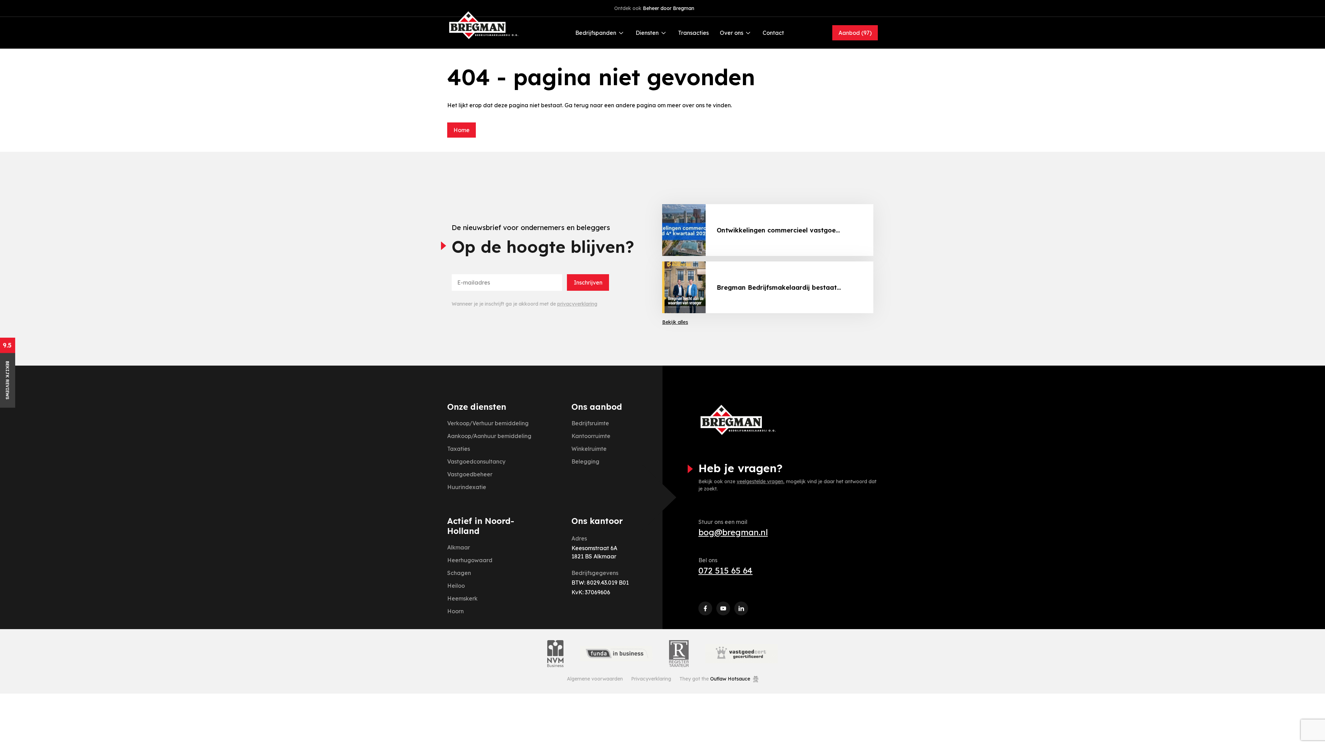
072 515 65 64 (725, 570)
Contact (773, 33)
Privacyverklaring (651, 679)
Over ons (731, 33)
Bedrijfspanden (595, 33)
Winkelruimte (589, 448)
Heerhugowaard (469, 560)
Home (461, 130)
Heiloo (456, 585)
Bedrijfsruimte (590, 423)
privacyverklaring (577, 304)
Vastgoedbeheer (469, 474)
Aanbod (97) (855, 32)
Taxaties (458, 448)
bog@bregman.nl (733, 532)
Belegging (585, 461)
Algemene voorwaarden (595, 679)
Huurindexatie (466, 487)
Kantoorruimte (590, 436)
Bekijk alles (675, 322)
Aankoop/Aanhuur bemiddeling (489, 436)
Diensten (647, 33)
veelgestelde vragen (760, 481)
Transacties (693, 33)
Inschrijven (588, 282)
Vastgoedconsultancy (476, 461)
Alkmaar (458, 547)
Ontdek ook (654, 8)
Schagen (459, 572)
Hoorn (455, 611)
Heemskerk (462, 598)
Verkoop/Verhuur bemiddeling (488, 423)
